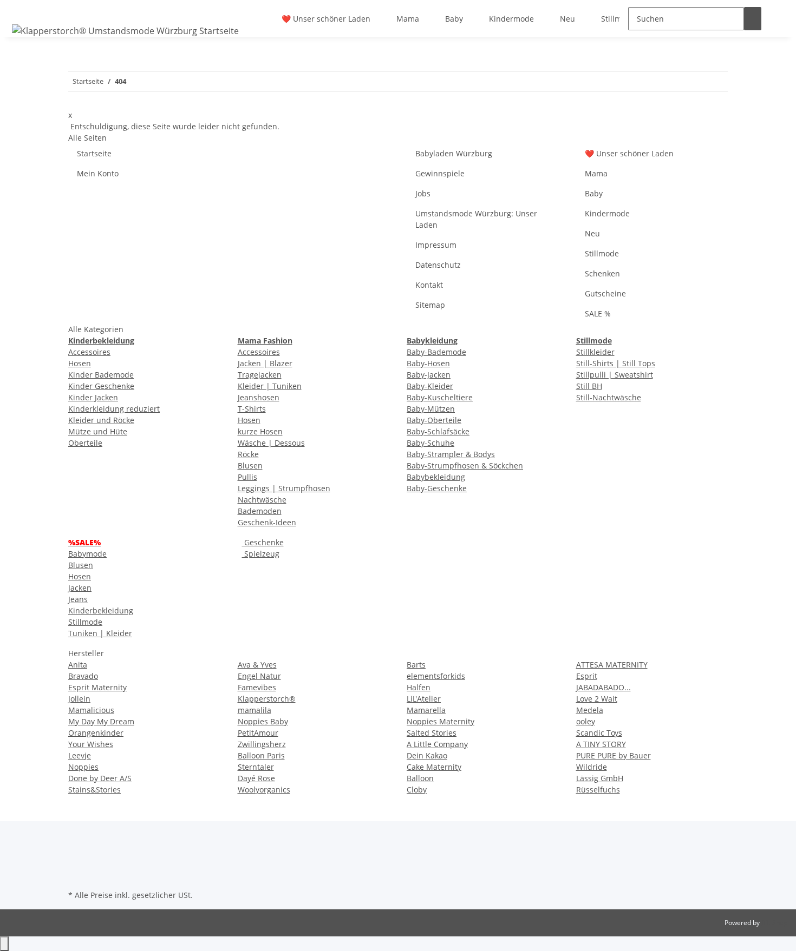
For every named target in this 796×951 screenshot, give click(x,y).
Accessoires (89, 352)
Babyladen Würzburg (453, 153)
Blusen (250, 465)
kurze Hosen (260, 431)
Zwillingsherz (262, 744)
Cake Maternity (434, 767)
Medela (589, 710)
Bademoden (260, 511)
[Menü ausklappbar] (22, 9)
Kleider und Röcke (101, 420)
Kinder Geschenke (101, 386)
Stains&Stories (94, 789)
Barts (416, 664)
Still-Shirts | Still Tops (615, 363)
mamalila (254, 710)
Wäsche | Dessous (271, 443)
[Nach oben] (4, 943)
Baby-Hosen (428, 363)
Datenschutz (438, 265)
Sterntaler (256, 767)
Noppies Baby (263, 721)
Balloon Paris (261, 755)
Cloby (417, 789)
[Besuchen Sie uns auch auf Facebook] (77, 862)
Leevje (79, 755)
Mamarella (426, 710)
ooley (585, 721)
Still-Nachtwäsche (608, 397)
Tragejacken (260, 374)
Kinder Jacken (93, 397)
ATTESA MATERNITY (612, 664)
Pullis (247, 477)
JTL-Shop (774, 922)
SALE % (598, 313)
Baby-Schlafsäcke (438, 431)
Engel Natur (259, 676)
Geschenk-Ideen (267, 522)
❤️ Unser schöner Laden (326, 19)
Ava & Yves (257, 664)
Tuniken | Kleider (100, 633)
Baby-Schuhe (430, 443)
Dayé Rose (256, 778)
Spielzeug (260, 554)
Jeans (78, 599)
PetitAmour (258, 733)
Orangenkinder (95, 733)
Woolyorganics (264, 789)
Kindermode (511, 19)
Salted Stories (431, 733)
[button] (778, 18)
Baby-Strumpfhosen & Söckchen (465, 465)
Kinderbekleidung (100, 610)
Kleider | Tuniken (270, 386)
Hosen (79, 363)
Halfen (418, 687)
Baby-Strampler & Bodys (451, 454)
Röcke (248, 454)
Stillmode (618, 19)
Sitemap (430, 305)
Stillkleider (595, 352)
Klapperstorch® (267, 699)
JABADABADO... (603, 687)
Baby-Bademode (436, 352)
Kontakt (429, 285)
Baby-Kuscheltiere (440, 397)
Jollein (79, 699)
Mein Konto (98, 173)
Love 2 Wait (596, 699)
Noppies (83, 767)
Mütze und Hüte (97, 431)
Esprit (586, 676)
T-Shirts (252, 409)
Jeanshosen (258, 397)
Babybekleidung (436, 477)
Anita (77, 664)
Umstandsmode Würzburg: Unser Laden (476, 219)
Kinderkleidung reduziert (114, 409)
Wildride (591, 767)
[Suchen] (752, 18)
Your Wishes (90, 744)
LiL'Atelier (424, 699)
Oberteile (85, 443)
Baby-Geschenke (437, 488)
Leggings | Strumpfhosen (284, 488)
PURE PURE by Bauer (613, 755)
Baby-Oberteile (434, 420)
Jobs (422, 193)
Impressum (435, 245)
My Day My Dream (101, 721)
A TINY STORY (601, 744)
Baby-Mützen (431, 409)
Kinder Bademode (101, 374)
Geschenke (263, 542)
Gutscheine (605, 293)
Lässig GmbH (599, 778)
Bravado (83, 676)
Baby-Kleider (430, 386)
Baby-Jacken (429, 374)
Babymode (87, 554)
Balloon (420, 778)
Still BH (589, 386)
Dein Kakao (427, 755)
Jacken (80, 588)
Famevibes (257, 687)
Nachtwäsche (262, 499)
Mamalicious (91, 710)
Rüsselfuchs (598, 789)
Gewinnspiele (440, 173)
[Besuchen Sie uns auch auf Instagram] (77, 875)
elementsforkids (436, 676)
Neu (567, 19)
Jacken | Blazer (265, 363)
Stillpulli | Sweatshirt (614, 374)
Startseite (94, 153)
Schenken (602, 273)
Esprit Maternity (97, 687)
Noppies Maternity (440, 721)
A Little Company (437, 744)
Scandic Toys (599, 733)
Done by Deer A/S (100, 778)
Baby (454, 19)
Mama (407, 19)
